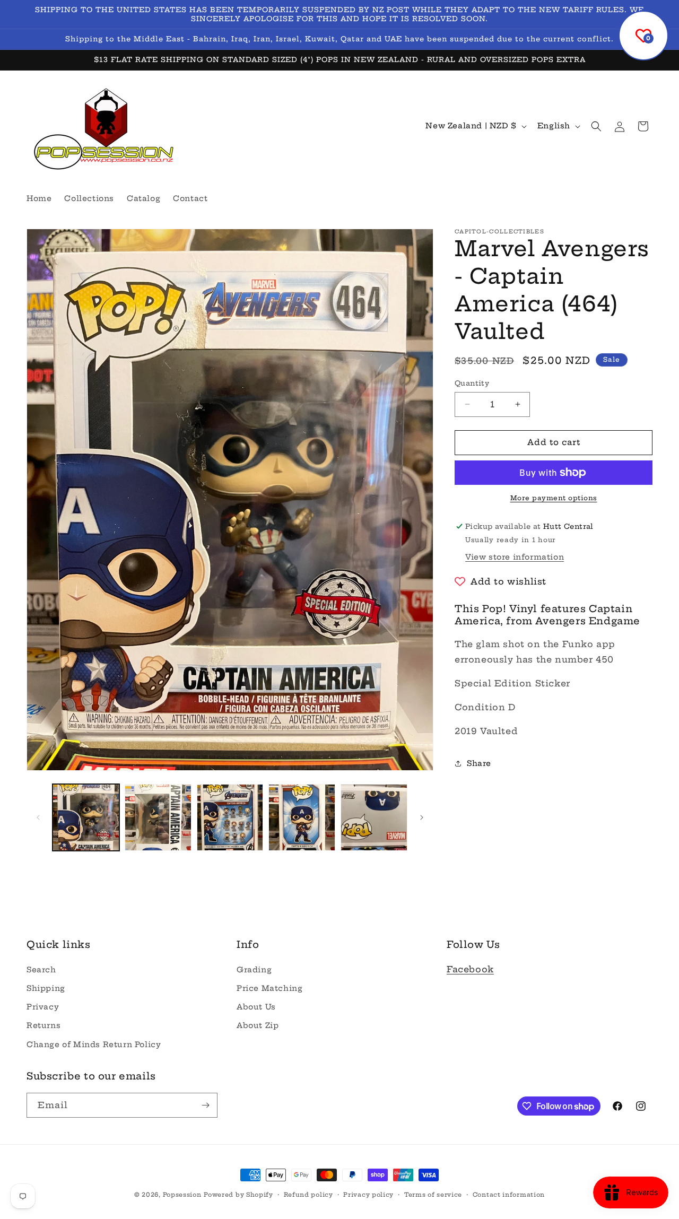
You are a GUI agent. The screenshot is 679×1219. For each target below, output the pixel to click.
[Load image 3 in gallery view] (230, 817)
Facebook (470, 969)
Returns (43, 1025)
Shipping (46, 988)
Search (41, 969)
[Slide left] (38, 817)
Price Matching (269, 988)
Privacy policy (368, 1194)
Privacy (43, 1007)
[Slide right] (421, 817)
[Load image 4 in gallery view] (301, 817)
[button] (596, 126)
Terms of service (433, 1194)
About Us (256, 1007)
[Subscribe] (205, 1105)
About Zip (257, 1025)
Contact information (509, 1194)
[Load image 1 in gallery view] (86, 817)
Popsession (182, 1194)
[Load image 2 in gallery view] (158, 817)
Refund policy (308, 1194)
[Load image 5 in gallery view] (374, 817)
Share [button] (479, 763)
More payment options (553, 498)
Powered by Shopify (238, 1194)
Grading (254, 969)
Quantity (472, 383)
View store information (514, 557)
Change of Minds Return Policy (94, 1044)
